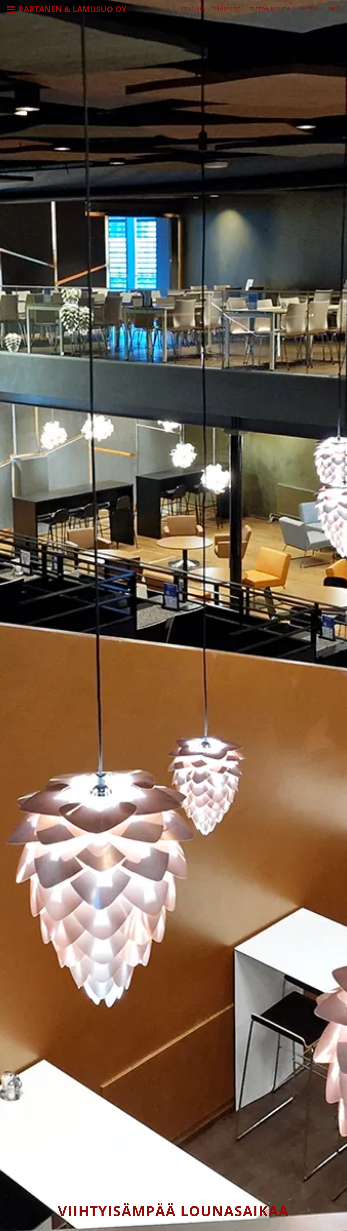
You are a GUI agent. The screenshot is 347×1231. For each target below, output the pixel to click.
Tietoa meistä (270, 9)
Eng (334, 9)
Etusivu (192, 9)
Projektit (227, 9)
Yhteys (309, 9)
